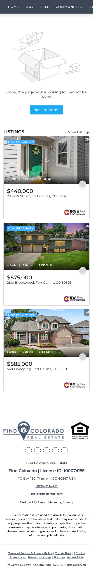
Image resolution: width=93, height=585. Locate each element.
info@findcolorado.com (46, 493)
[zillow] (46, 450)
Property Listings (39, 557)
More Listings (79, 132)
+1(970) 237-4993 (46, 486)
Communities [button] (69, 7)
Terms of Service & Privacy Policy (30, 553)
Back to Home (46, 110)
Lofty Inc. (30, 564)
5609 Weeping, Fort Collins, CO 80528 (37, 369)
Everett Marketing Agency (55, 502)
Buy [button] (29, 7)
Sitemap (59, 557)
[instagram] (55, 450)
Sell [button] (44, 7)
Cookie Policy (64, 553)
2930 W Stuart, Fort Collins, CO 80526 (37, 196)
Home (13, 7)
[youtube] (64, 450)
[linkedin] (37, 450)
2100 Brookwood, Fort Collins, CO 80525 (39, 283)
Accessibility (75, 557)
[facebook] (28, 450)
